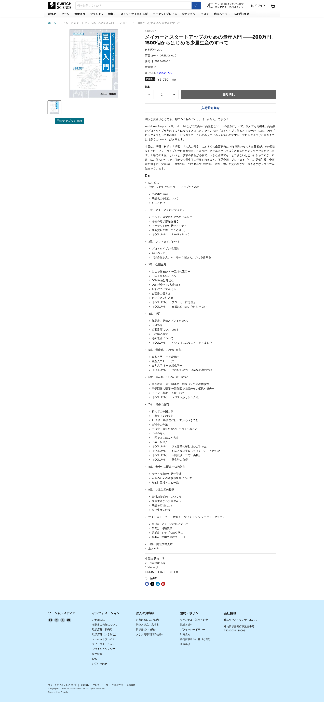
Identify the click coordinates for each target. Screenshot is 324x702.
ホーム (52, 23)
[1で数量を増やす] (174, 94)
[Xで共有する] (152, 584)
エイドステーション (103, 644)
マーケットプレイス (165, 14)
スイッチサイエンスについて (62, 685)
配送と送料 (186, 624)
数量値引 (79, 14)
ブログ (205, 14)
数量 (147, 86)
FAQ (94, 659)
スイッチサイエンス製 (134, 14)
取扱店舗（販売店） (103, 629)
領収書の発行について (104, 624)
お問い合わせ (99, 663)
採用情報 (97, 654)
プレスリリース (100, 685)
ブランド (96, 14)
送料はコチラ (236, 7)
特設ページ (221, 14)
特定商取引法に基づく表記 (195, 639)
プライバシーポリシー (192, 629)
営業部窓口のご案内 (147, 619)
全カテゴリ (189, 14)
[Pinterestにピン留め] (163, 584)
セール (65, 14)
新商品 (52, 14)
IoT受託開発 (241, 14)
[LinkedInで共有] (158, 584)
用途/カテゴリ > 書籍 (69, 121)
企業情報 (84, 685)
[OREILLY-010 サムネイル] (54, 107)
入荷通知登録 (210, 108)
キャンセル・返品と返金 (194, 619)
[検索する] (196, 5)
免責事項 (185, 644)
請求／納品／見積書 (147, 624)
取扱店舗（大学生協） (104, 634)
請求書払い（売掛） (147, 629)
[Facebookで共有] (147, 584)
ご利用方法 (98, 619)
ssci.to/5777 (164, 73)
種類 (111, 14)
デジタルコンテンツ (103, 649)
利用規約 (185, 634)
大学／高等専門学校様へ (150, 634)
